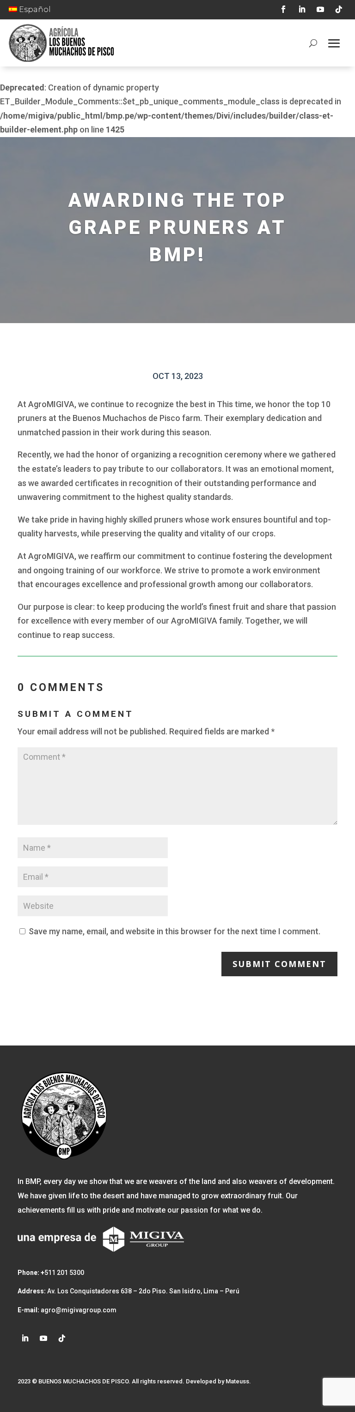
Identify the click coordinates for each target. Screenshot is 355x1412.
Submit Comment (279, 963)
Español (34, 9)
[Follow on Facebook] (283, 9)
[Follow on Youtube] (320, 9)
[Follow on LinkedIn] (301, 9)
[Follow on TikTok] (338, 9)
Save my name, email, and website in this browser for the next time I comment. (174, 931)
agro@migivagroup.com (77, 1310)
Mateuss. (238, 1381)
